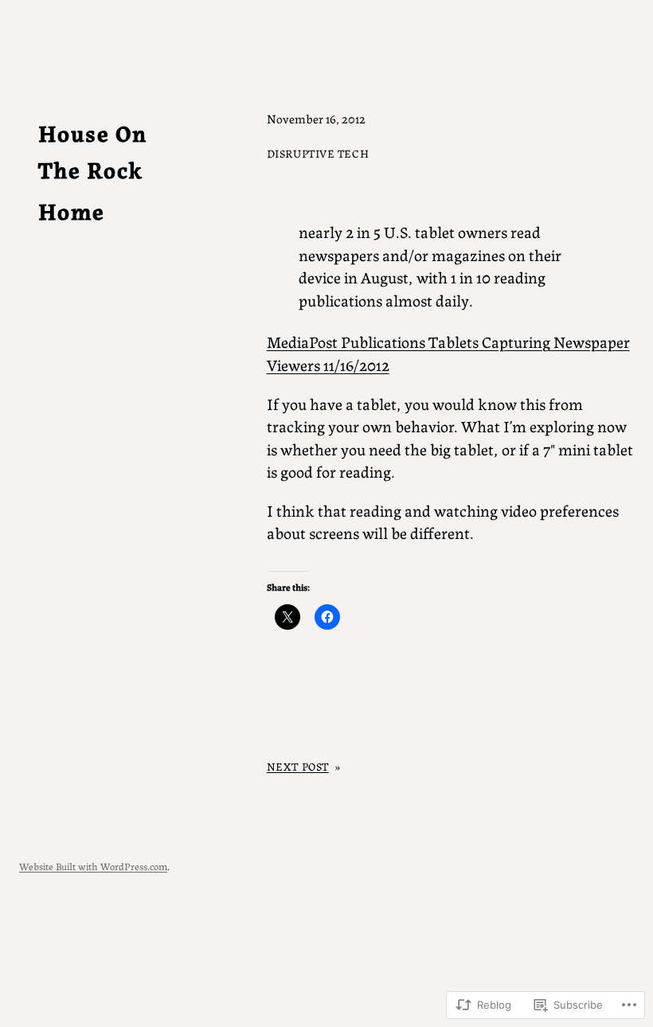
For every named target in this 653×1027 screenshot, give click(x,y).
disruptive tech (318, 153)
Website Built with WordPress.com (93, 865)
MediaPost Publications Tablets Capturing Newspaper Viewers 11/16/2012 (448, 353)
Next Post (298, 766)
